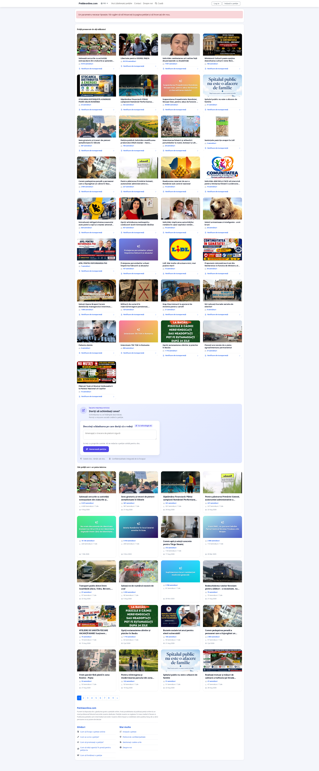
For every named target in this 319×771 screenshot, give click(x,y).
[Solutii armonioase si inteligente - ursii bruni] (222, 216)
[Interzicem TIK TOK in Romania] (138, 338)
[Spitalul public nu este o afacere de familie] (222, 94)
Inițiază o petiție (231, 3)
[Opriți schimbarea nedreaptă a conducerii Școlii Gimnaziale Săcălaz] (138, 216)
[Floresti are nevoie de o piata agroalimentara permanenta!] (222, 339)
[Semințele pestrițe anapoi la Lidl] (222, 133)
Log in (216, 3)
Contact (137, 3)
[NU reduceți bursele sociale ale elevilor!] (222, 298)
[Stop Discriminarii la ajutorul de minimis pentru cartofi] (180, 298)
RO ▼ (105, 3)
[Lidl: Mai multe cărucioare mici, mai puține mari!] (180, 257)
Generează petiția (97, 449)
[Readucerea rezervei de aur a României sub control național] (180, 175)
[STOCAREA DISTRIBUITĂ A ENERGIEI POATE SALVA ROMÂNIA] (96, 94)
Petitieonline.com (88, 3)
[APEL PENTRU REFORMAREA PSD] (96, 256)
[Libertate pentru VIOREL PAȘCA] (138, 51)
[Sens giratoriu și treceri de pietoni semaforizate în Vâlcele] (96, 135)
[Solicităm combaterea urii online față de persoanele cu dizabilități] (180, 53)
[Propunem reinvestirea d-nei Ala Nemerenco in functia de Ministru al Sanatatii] (222, 257)
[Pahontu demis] (96, 338)
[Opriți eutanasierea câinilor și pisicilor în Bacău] (180, 339)
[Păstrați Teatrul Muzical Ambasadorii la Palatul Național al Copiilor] (96, 380)
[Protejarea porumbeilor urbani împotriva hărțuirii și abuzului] (138, 257)
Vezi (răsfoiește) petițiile (121, 3)
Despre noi (148, 3)
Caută (160, 3)
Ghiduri (81, 727)
